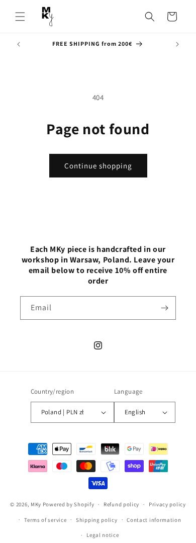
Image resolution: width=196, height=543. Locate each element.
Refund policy (121, 504)
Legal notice (102, 534)
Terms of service (45, 519)
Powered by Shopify (68, 504)
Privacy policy (167, 504)
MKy (36, 504)
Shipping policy (97, 519)
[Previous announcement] (19, 44)
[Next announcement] (177, 44)
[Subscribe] (164, 308)
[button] (20, 17)
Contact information (154, 519)
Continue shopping (98, 165)
